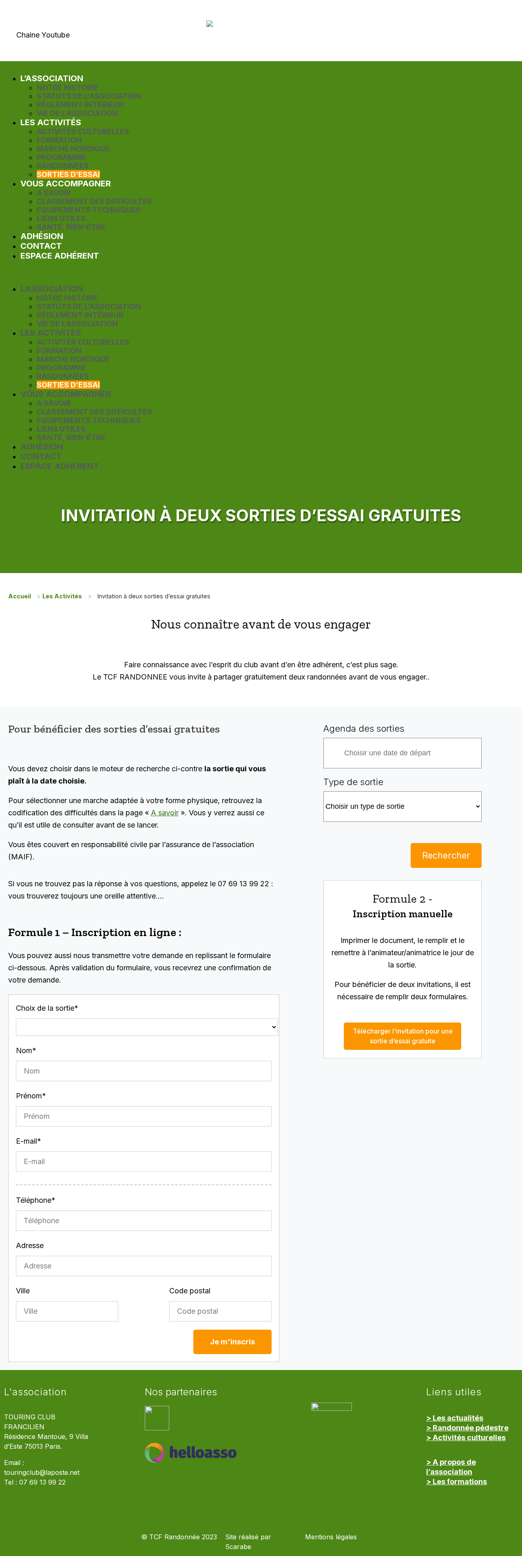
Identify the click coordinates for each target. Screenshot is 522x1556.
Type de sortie (353, 782)
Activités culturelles (83, 131)
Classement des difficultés (94, 201)
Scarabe (238, 1547)
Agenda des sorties (363, 728)
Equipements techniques (89, 210)
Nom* (26, 1050)
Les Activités (50, 122)
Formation (59, 140)
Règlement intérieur (80, 104)
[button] (261, 272)
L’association (51, 78)
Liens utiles (61, 218)
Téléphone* (35, 1200)
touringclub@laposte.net (42, 1472)
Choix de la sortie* (47, 1008)
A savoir (54, 192)
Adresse (30, 1245)
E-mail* (28, 1141)
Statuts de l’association (89, 96)
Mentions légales (331, 1537)
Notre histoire (67, 87)
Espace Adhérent (59, 256)
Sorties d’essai (68, 174)
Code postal (189, 1290)
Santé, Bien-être (71, 227)
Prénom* (31, 1095)
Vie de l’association (77, 113)
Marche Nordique (73, 148)
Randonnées (63, 166)
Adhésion (41, 236)
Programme (61, 157)
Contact (41, 246)
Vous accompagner (65, 183)
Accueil (19, 596)
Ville (23, 1290)
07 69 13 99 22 (42, 1482)
